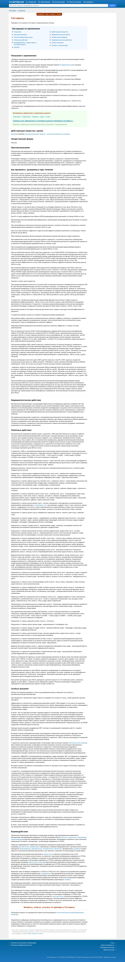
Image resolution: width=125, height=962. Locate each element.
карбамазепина (36, 849)
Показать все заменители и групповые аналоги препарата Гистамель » (43, 121)
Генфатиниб (26, 117)
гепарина (67, 879)
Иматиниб (14, 134)
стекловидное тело (40, 505)
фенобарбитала (25, 849)
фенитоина (58, 849)
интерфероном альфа (66, 65)
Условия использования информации (23, 943)
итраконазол (72, 837)
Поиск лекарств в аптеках (35, 933)
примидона (77, 849)
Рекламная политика (107, 947)
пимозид (42, 862)
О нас (112, 943)
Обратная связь (108, 950)
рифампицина (35, 847)
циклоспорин (33, 862)
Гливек (42, 117)
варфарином (46, 873)
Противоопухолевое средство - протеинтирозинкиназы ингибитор (47, 134)
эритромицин (82, 837)
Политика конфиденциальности (21, 945)
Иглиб (48, 117)
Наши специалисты (107, 945)
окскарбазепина (48, 849)
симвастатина (48, 854)
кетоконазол (63, 837)
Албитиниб (16, 117)
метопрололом (58, 896)
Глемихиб (35, 117)
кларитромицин (16, 839)
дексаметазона (24, 847)
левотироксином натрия (77, 743)
